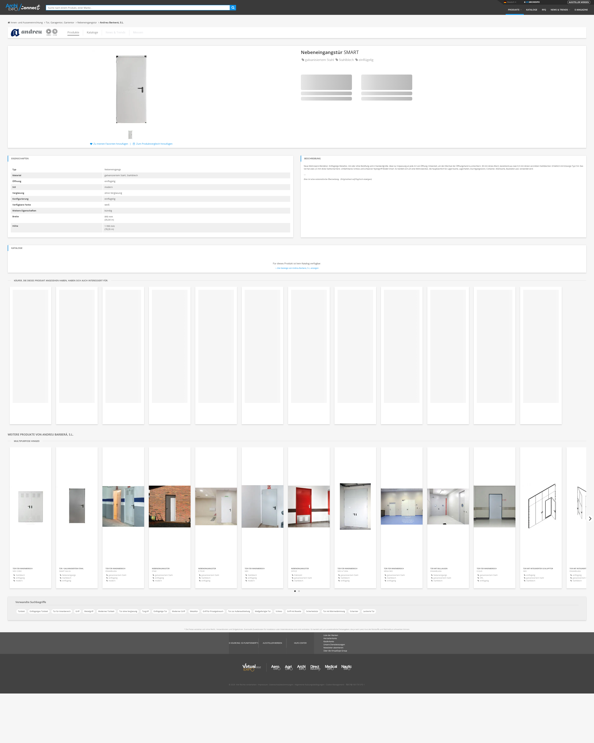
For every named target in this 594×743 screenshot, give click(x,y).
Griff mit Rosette (294, 611)
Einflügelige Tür (160, 611)
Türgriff (145, 611)
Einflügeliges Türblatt (39, 611)
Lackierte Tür (368, 611)
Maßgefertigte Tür (263, 611)
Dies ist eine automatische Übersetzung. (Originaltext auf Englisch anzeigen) (338, 179)
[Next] (589, 518)
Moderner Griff (178, 611)
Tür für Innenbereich (62, 611)
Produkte (513, 9)
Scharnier (354, 611)
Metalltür (194, 611)
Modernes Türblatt (106, 611)
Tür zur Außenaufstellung (239, 611)
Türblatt (21, 611)
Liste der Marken (330, 635)
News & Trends (559, 9)
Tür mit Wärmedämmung (334, 611)
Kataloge (531, 9)
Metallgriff (88, 611)
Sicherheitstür (312, 611)
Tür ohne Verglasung (128, 611)
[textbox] (138, 7)
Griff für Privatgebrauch (213, 611)
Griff (77, 611)
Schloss (279, 611)
